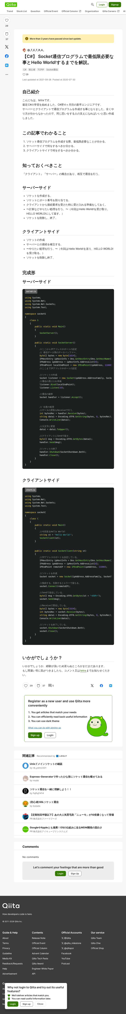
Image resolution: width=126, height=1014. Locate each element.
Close (40, 1004)
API (33, 973)
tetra (83, 670)
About (5, 938)
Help (4, 968)
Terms (5, 943)
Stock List (22, 11)
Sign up (27, 1004)
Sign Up (75, 873)
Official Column (71, 11)
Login (102, 4)
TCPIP (41, 69)
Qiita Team (96, 938)
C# (24, 69)
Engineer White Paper (43, 968)
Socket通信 (52, 69)
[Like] (6, 20)
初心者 (32, 69)
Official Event (51, 11)
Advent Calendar (40, 953)
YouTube (65, 958)
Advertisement (9, 973)
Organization (92, 11)
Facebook (66, 953)
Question (35, 11)
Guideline (7, 953)
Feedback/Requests (12, 963)
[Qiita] (11, 4)
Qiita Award (37, 963)
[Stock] (6, 33)
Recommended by (46, 756)
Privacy (6, 948)
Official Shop (97, 948)
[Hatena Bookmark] (6, 65)
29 (6, 25)
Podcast (65, 963)
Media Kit (7, 958)
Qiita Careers (111, 11)
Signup (115, 4)
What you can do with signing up (44, 727)
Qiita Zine (95, 943)
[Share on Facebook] (6, 56)
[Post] (6, 46)
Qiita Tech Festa (40, 958)
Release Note (38, 938)
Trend (10, 11)
